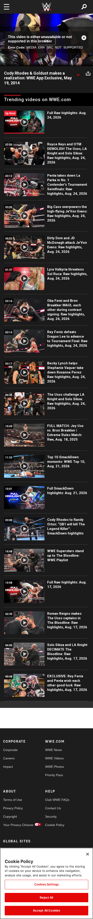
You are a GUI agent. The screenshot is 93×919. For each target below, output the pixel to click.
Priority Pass (54, 775)
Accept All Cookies (46, 910)
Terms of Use (12, 800)
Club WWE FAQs (55, 800)
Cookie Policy (54, 825)
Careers (9, 758)
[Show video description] (78, 73)
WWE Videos (54, 758)
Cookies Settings (46, 884)
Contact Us (53, 808)
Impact (8, 766)
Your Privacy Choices (13, 825)
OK (46, 41)
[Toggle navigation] (6, 6)
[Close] (88, 854)
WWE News (53, 750)
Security (51, 816)
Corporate (10, 750)
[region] (46, 883)
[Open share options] (88, 73)
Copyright (10, 816)
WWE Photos (54, 766)
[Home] (46, 7)
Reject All (46, 897)
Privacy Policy (13, 808)
